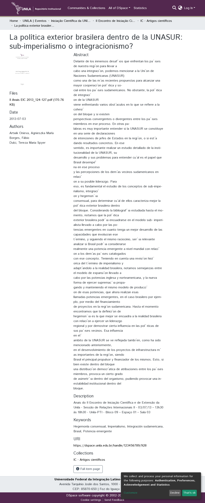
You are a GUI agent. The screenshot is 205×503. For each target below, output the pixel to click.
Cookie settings (91, 500)
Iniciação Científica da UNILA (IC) (71, 21)
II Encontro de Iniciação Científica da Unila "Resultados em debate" (116, 21)
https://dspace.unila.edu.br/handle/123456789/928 (110, 445)
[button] (180, 8)
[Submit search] (174, 8)
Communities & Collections (86, 8)
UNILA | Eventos (34, 21)
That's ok (189, 493)
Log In (188, 8)
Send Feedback (114, 500)
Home (14, 21)
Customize (130, 493)
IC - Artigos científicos (156, 21)
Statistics (140, 8)
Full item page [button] (89, 469)
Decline (175, 493)
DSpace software (78, 495)
